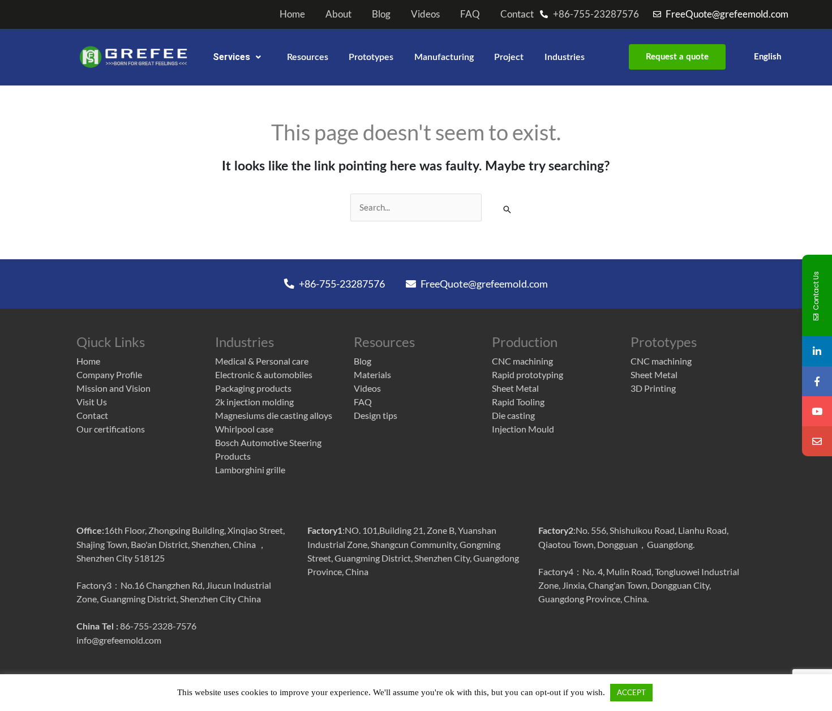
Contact (517, 14)
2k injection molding (254, 401)
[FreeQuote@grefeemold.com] (817, 441)
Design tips (375, 415)
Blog (381, 14)
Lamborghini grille (250, 469)
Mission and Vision (113, 388)
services (231, 57)
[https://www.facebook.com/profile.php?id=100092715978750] (817, 381)
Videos (425, 14)
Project (509, 57)
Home (292, 14)
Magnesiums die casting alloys (273, 415)
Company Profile (109, 374)
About (338, 14)
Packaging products (253, 388)
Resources (307, 57)
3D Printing (653, 388)
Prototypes (371, 57)
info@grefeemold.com (118, 640)
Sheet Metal (515, 388)
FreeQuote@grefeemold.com (483, 283)
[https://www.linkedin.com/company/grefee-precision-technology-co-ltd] (817, 351)
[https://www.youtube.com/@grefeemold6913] (817, 411)
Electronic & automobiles (263, 374)
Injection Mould (523, 428)
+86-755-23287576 (341, 283)
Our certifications (110, 428)
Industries (564, 57)
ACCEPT (631, 692)
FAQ (470, 14)
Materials (372, 374)
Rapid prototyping (527, 374)
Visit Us (91, 401)
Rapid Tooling (518, 401)
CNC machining (522, 361)
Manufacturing (444, 57)
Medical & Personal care (261, 361)
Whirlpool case (244, 428)
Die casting (513, 415)
